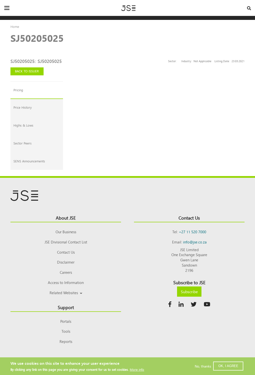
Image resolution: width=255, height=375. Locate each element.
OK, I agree (228, 366)
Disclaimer (65, 262)
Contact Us (66, 252)
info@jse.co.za (195, 241)
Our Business (66, 231)
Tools (66, 331)
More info (137, 369)
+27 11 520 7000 (192, 231)
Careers (66, 272)
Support (66, 307)
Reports (66, 341)
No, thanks (203, 366)
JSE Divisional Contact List (66, 241)
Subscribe (189, 291)
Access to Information (66, 282)
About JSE (66, 218)
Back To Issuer (27, 71)
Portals (65, 321)
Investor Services (66, 298)
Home (14, 26)
